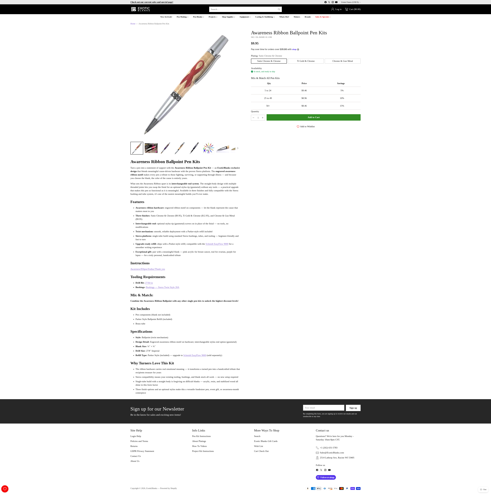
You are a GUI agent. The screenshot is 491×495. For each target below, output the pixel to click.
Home (132, 24)
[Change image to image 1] (136, 148)
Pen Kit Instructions (201, 436)
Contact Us (135, 456)
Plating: (266, 55)
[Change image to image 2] (151, 148)
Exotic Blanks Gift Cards (265, 441)
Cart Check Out (261, 451)
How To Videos (199, 446)
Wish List (258, 446)
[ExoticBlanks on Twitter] (329, 2)
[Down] (237, 148)
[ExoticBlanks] (140, 9)
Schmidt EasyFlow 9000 (217, 244)
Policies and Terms (139, 441)
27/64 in (149, 283)
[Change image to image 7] (222, 148)
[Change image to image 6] (208, 148)
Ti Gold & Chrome (306, 61)
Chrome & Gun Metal (342, 61)
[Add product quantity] (262, 117)
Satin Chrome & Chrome (269, 61)
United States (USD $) (350, 2)
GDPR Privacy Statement (142, 451)
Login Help (135, 436)
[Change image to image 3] (165, 148)
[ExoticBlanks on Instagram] (332, 2)
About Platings (199, 441)
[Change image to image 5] (194, 148)
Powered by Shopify (168, 488)
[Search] (279, 9)
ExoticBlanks (151, 488)
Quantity (255, 111)
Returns (134, 446)
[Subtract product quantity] (253, 117)
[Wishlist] (4, 488)
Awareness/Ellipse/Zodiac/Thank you (147, 269)
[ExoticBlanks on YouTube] (336, 2)
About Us (134, 461)
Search (257, 436)
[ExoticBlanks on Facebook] (325, 2)
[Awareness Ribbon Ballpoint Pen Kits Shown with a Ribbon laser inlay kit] (185, 84)
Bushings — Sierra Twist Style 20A (162, 287)
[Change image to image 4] (179, 148)
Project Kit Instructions (203, 451)
